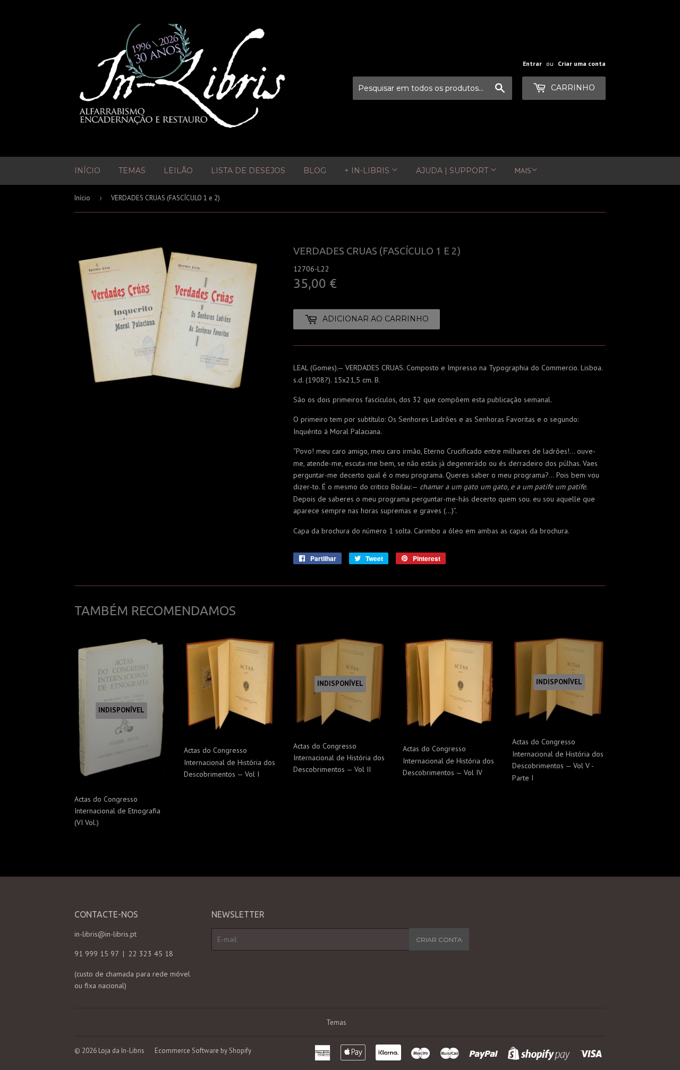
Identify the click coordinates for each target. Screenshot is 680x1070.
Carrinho (572, 87)
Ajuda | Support (453, 170)
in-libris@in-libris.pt (105, 934)
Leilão (178, 170)
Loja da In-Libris (121, 1050)
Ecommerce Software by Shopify (203, 1050)
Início (87, 170)
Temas (132, 170)
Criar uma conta (582, 63)
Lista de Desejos (248, 170)
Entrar (532, 63)
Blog (314, 170)
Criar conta (439, 940)
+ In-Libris (368, 170)
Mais (523, 170)
